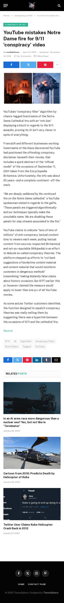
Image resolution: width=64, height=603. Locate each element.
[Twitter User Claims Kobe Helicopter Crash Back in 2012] (32, 504)
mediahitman (12, 52)
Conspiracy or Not (16, 25)
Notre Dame (11, 346)
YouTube (40, 346)
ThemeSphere (50, 592)
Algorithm (25, 341)
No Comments (24, 56)
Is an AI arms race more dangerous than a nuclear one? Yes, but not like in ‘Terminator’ (31, 422)
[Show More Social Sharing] (57, 65)
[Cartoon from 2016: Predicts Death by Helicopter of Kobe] (32, 453)
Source (8, 330)
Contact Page (37, 584)
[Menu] (5, 5)
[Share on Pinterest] (45, 65)
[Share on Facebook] (11, 65)
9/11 (7, 341)
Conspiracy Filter (45, 341)
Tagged (27, 346)
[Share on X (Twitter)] (28, 65)
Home (21, 584)
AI (15, 341)
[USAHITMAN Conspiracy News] (32, 5)
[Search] (59, 5)
